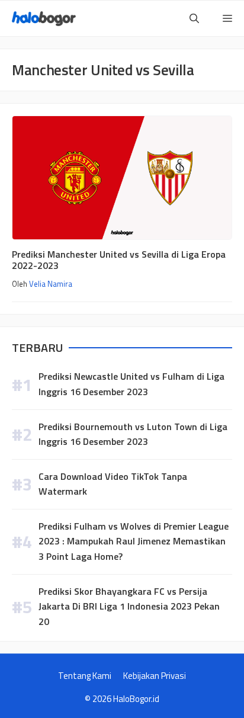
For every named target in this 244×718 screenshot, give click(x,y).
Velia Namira (50, 284)
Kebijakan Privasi (154, 675)
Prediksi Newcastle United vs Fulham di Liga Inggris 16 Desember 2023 (131, 384)
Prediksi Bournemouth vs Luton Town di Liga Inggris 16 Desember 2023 (132, 434)
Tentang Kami (84, 675)
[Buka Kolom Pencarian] (194, 18)
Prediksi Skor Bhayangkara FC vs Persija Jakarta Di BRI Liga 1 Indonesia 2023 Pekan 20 (129, 606)
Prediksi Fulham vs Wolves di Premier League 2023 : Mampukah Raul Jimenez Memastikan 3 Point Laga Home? (133, 541)
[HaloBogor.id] (44, 18)
